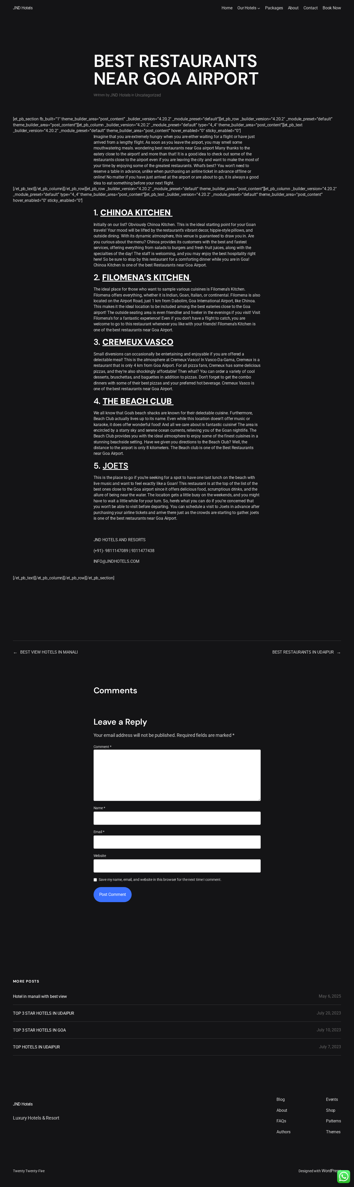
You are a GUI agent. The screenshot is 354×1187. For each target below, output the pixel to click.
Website (100, 856)
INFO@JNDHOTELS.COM (116, 561)
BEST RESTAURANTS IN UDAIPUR (303, 652)
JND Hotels (22, 7)
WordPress (331, 1170)
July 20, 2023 (329, 1013)
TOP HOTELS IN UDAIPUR (36, 1047)
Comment (102, 747)
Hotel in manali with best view (40, 996)
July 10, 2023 (329, 1029)
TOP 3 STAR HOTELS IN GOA (39, 1030)
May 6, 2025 (330, 996)
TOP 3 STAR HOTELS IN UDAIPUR (43, 1013)
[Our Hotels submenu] (258, 8)
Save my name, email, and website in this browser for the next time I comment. (160, 879)
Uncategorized (148, 95)
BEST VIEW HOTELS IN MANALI (49, 652)
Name (99, 808)
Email (99, 832)
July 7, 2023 (330, 1046)
